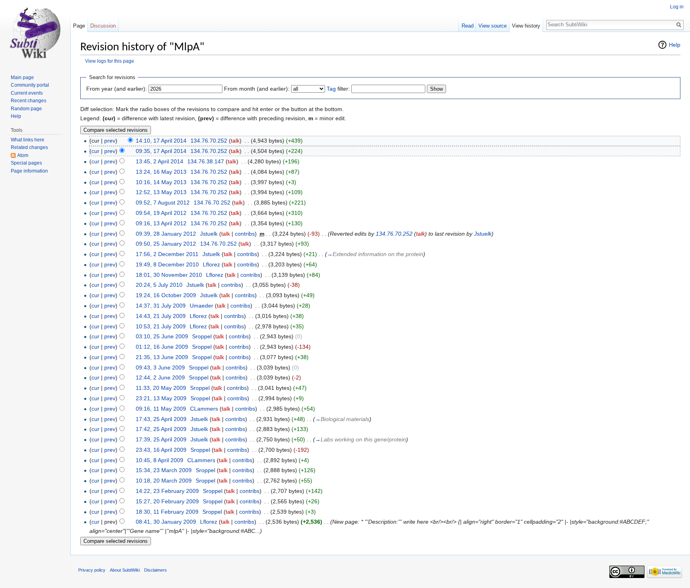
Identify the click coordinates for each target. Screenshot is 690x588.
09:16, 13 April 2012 (161, 223)
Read (468, 26)
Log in (677, 7)
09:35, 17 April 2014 (161, 151)
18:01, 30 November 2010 (169, 275)
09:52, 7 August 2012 (163, 202)
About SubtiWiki (125, 570)
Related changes (29, 147)
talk (235, 140)
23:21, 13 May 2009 (161, 398)
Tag (331, 88)
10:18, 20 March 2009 (164, 480)
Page (79, 26)
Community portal (30, 85)
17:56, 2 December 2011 (167, 254)
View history (526, 26)
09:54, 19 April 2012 (161, 213)
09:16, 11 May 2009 (161, 408)
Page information (29, 171)
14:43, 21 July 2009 (161, 316)
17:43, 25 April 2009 (161, 419)
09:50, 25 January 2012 (166, 243)
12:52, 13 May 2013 (161, 192)
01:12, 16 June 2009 (162, 347)
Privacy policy (91, 570)
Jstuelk (483, 233)
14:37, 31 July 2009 (161, 305)
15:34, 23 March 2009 (164, 470)
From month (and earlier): (256, 88)
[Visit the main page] (35, 32)
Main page (22, 77)
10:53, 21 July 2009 (161, 326)
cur (95, 151)
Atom (22, 155)
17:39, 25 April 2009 (161, 439)
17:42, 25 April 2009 (161, 429)
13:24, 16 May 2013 (161, 172)
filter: (338, 88)
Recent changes (28, 100)
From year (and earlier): (116, 88)
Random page (26, 108)
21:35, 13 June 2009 (162, 357)
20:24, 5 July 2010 (159, 285)
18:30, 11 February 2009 (167, 512)
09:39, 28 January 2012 (166, 233)
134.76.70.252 (394, 233)
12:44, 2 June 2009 (160, 377)
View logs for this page (109, 61)
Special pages (26, 163)
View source (492, 26)
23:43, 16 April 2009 (161, 450)
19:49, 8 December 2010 (167, 264)
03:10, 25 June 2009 (162, 336)
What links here (27, 140)
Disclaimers (155, 570)
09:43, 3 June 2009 (160, 367)
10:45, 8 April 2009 (159, 460)
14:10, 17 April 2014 (161, 140)
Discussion (103, 26)
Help (674, 45)
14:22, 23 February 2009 (167, 491)
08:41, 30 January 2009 (166, 521)
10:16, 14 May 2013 (161, 182)
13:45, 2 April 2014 (159, 161)
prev (109, 140)
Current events (27, 93)
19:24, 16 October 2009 (166, 295)
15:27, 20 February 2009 (167, 501)
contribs (245, 233)
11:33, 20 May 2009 (161, 388)
